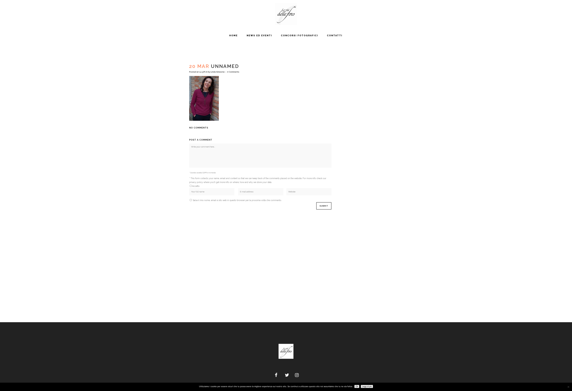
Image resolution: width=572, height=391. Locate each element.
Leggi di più (367, 386)
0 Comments (233, 72)
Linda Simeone (218, 72)
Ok (357, 386)
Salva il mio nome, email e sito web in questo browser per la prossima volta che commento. (237, 200)
